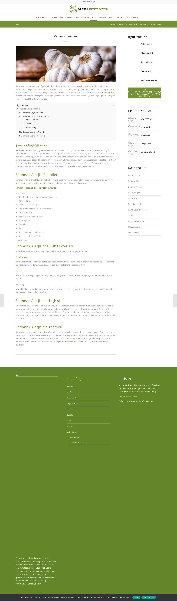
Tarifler (69, 392)
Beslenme (132, 198)
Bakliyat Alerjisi (135, 187)
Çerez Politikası (149, 597)
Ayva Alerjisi (146, 62)
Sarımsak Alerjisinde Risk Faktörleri (36, 116)
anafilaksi (69, 341)
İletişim (69, 426)
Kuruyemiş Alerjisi (136, 221)
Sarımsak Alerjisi (65, 36)
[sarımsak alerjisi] (66, 64)
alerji (58, 265)
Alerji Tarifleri (134, 175)
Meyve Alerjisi (134, 227)
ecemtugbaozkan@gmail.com (140, 401)
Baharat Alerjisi (135, 181)
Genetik (29, 124)
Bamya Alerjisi (147, 71)
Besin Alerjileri (134, 192)
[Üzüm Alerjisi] (2, 300)
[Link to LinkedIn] (156, 2)
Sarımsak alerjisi (23, 150)
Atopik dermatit (32, 120)
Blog (17, 24)
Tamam (136, 597)
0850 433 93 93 (88, 1)
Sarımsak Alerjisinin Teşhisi (33, 132)
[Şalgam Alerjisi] (134, 46)
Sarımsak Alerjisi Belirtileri (33, 112)
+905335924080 (130, 396)
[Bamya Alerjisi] (134, 74)
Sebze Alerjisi (134, 232)
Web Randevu (75, 437)
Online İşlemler (72, 432)
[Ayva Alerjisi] (134, 64)
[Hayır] (174, 597)
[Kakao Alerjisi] (175, 300)
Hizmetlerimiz (72, 386)
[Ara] (141, 17)
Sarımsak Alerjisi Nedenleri (30, 109)
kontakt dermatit (107, 92)
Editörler (70, 415)
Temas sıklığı (31, 127)
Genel (130, 215)
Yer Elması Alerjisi (149, 80)
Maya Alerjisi (147, 53)
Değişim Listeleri (135, 204)
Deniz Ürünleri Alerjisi (138, 209)
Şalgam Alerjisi (147, 44)
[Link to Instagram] (152, 2)
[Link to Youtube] (159, 2)
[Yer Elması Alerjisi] (134, 83)
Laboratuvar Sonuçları (78, 442)
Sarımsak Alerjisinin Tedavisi (34, 136)
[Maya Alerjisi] (134, 55)
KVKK (69, 421)
